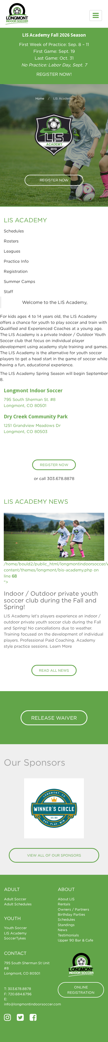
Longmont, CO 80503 (25, 431)
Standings (66, 925)
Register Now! (54, 74)
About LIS (66, 899)
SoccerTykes (15, 938)
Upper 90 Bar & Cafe (75, 940)
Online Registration (80, 989)
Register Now (54, 180)
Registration (16, 271)
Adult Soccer (15, 899)
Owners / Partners (73, 909)
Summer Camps (19, 281)
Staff (8, 291)
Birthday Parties (71, 914)
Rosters (11, 241)
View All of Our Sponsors (54, 855)
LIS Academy (15, 933)
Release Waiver (54, 717)
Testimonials (68, 935)
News (62, 930)
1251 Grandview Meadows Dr (32, 425)
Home (39, 98)
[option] (54, 808)
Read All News (54, 670)
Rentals (64, 904)
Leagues (12, 251)
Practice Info (16, 261)
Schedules (14, 231)
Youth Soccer (15, 928)
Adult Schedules (18, 904)
